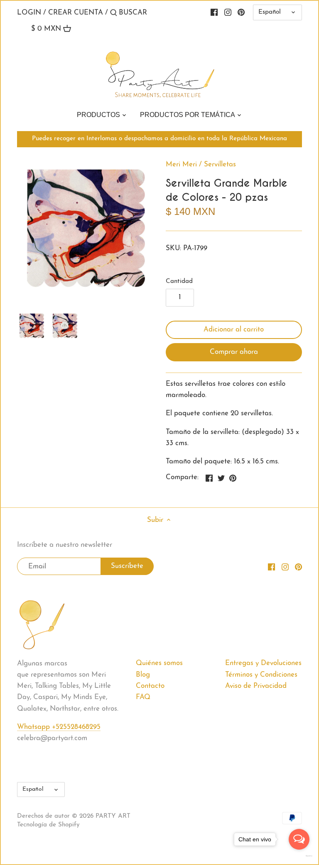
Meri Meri (181, 164)
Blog (143, 674)
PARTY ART (113, 816)
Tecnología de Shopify (48, 825)
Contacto (150, 686)
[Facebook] (214, 12)
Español (269, 12)
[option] (31, 325)
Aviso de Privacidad (256, 686)
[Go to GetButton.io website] (299, 856)
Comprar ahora (234, 352)
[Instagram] (227, 12)
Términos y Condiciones (261, 674)
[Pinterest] (241, 12)
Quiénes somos (159, 663)
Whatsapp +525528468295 (59, 727)
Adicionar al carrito (234, 329)
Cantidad (179, 281)
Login (29, 12)
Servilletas (220, 164)
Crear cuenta (75, 12)
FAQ (143, 697)
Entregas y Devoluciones (263, 663)
